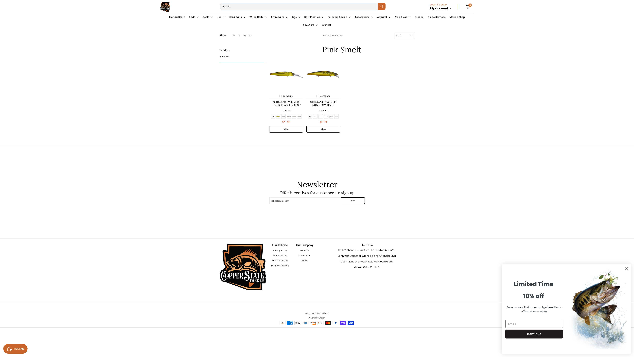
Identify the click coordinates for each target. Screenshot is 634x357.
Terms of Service (280, 265)
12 (234, 36)
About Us (304, 250)
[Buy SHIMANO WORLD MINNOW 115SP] (323, 75)
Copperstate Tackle (313, 313)
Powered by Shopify (317, 318)
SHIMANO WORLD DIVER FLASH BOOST (286, 103)
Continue (534, 334)
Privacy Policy (280, 250)
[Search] (382, 6)
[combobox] (299, 6)
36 (245, 36)
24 (239, 36)
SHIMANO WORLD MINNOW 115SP (323, 103)
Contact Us (304, 255)
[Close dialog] (626, 269)
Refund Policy (280, 255)
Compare (287, 96)
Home (326, 35)
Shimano (224, 56)
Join (353, 200)
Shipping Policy (280, 260)
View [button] (286, 129)
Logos (304, 260)
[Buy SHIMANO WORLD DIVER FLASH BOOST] (286, 75)
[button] (225, 51)
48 (250, 36)
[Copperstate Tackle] (165, 6)
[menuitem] (444, 12)
